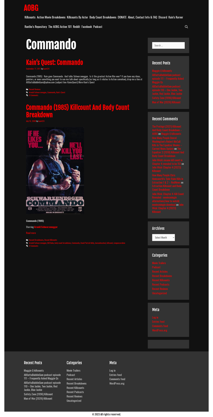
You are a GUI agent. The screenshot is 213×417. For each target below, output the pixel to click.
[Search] (186, 26)
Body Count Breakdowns (103, 17)
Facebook (87, 26)
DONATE (122, 17)
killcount (110, 242)
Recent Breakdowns (36, 239)
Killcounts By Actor (77, 17)
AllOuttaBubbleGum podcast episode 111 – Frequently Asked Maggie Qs (168, 78)
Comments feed (160, 326)
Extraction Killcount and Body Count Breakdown (167, 187)
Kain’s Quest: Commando (54, 62)
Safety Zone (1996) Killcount (166, 98)
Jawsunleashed (100, 242)
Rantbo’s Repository (36, 26)
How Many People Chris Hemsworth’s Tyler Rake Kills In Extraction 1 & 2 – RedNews (167, 178)
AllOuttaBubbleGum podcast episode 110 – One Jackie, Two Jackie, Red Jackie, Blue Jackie (167, 89)
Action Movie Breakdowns (51, 17)
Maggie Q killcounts (162, 70)
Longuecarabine (119, 242)
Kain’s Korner (176, 17)
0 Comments (33, 95)
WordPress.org (159, 330)
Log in (155, 317)
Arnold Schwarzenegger (38, 92)
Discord (163, 17)
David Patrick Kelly (87, 242)
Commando (51, 92)
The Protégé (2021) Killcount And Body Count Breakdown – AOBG (167, 129)
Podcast (97, 26)
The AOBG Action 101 (60, 26)
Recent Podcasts (160, 284)
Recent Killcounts (50, 239)
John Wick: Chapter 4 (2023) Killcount (166, 169)
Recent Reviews (35, 89)
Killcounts (30, 17)
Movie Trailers (159, 263)
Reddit (76, 26)
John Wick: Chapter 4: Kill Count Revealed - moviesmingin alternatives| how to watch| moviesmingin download (168, 199)
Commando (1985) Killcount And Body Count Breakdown (77, 111)
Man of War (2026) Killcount (166, 102)
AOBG (31, 7)
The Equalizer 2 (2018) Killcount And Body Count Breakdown (168, 152)
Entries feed (158, 321)
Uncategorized (159, 293)
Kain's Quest (60, 92)
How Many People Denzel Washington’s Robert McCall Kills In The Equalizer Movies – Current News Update (167, 143)
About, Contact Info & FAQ (142, 17)
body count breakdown (63, 242)
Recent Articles (160, 271)
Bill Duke (50, 242)
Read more (31, 233)
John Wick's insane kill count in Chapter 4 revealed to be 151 (167, 162)
